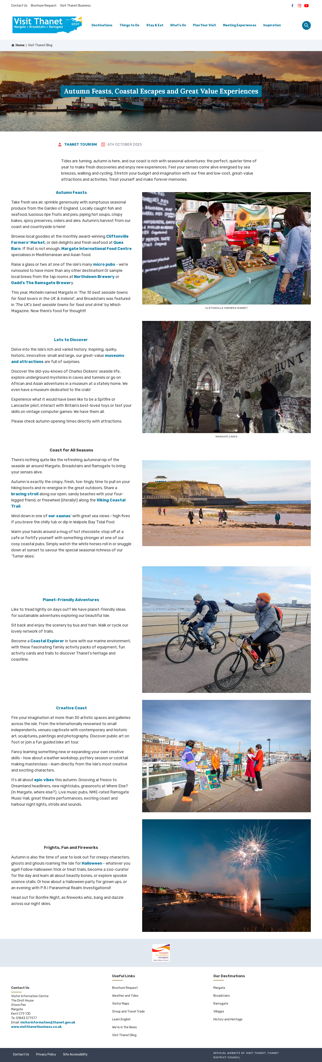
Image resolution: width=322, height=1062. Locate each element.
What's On (178, 25)
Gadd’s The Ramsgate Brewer (41, 282)
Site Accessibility (75, 1054)
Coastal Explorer (47, 641)
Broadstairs (221, 996)
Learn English (121, 1019)
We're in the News (124, 1027)
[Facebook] (292, 5)
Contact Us (19, 5)
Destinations (102, 25)
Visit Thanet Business (75, 5)
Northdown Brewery (94, 276)
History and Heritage (227, 1019)
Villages (218, 1011)
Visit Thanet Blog (124, 1035)
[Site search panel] (306, 25)
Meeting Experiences (239, 25)
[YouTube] (306, 5)
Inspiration (272, 25)
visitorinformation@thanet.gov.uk (47, 1022)
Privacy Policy (46, 1054)
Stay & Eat (154, 25)
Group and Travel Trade (128, 1011)
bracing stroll (25, 494)
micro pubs (104, 264)
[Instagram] (299, 5)
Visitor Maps (120, 1003)
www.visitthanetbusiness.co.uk (36, 1027)
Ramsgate (220, 1003)
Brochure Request (44, 5)
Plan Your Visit (204, 25)
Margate (219, 988)
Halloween (92, 863)
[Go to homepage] (47, 25)
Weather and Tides (125, 996)
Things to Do (129, 25)
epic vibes (44, 779)
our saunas (59, 515)
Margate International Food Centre (96, 248)
